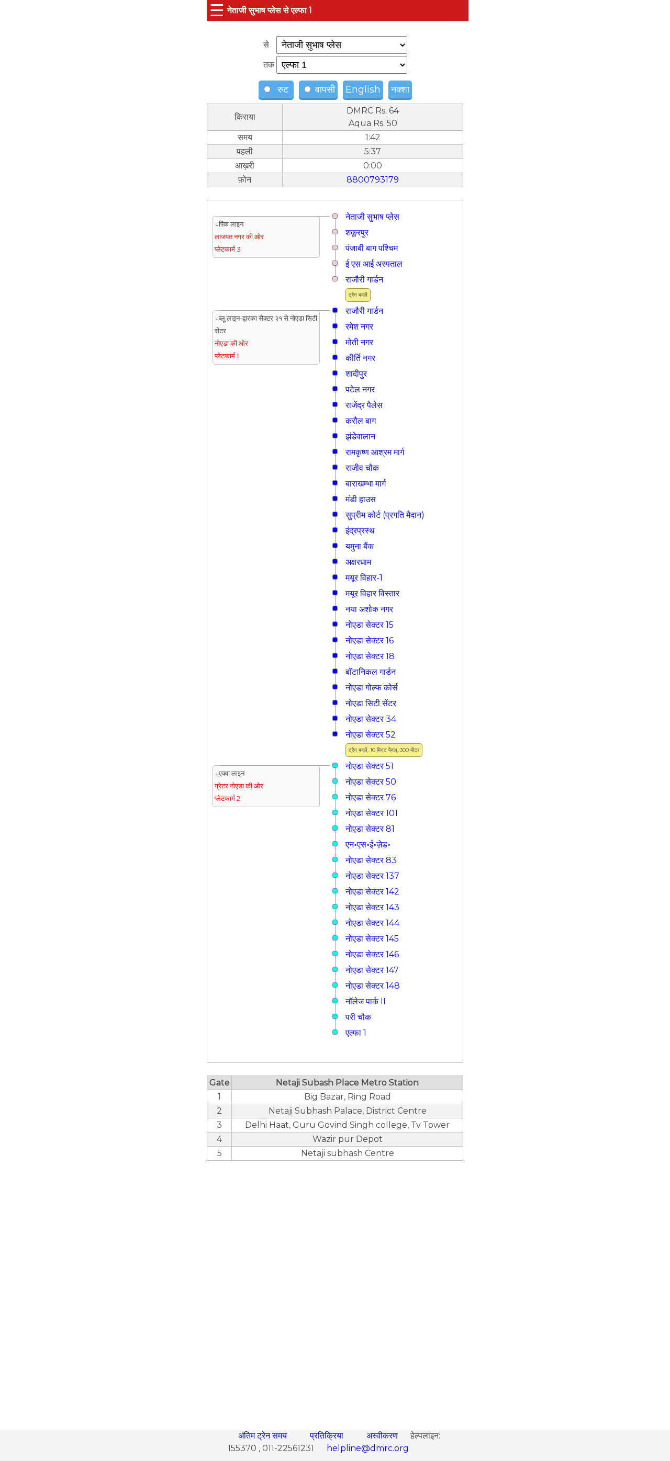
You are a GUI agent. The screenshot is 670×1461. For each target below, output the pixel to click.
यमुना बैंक (359, 546)
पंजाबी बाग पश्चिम (371, 248)
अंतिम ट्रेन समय (263, 1436)
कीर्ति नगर (360, 358)
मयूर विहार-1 (364, 578)
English (363, 89)
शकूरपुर (356, 232)
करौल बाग (360, 421)
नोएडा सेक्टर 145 (372, 939)
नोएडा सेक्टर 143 (372, 907)
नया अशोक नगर (369, 609)
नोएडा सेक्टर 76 (370, 797)
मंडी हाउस (360, 499)
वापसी (323, 89)
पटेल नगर (360, 389)
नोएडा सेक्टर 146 (372, 954)
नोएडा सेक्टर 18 (370, 656)
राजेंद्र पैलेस (364, 405)
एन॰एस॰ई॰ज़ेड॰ (367, 845)
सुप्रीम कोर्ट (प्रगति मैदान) (385, 515)
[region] (335, 1289)
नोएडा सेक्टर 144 (372, 923)
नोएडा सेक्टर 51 (369, 766)
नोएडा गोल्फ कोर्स (371, 688)
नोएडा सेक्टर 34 (370, 719)
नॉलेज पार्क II (365, 1001)
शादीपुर (356, 374)
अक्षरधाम (358, 562)
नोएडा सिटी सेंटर (370, 703)
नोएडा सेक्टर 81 (370, 829)
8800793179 (373, 180)
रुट (281, 89)
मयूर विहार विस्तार (372, 593)
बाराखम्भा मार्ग (365, 484)
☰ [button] (217, 10)
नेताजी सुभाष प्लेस (372, 217)
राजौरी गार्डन (364, 280)
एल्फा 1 (355, 1033)
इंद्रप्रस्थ (360, 531)
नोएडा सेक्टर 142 (372, 892)
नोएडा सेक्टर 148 (372, 986)
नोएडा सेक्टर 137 (372, 876)
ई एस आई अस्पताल (374, 264)
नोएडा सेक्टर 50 (370, 782)
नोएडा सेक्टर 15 (369, 625)
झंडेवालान (360, 436)
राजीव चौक (362, 468)
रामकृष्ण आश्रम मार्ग (374, 452)
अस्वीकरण (383, 1436)
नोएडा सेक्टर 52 (370, 735)
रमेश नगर (359, 327)
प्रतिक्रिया (327, 1436)
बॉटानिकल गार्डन (370, 672)
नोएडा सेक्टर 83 (371, 860)
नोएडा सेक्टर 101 (371, 813)
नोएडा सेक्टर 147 (372, 970)
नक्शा (400, 89)
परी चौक (358, 1017)
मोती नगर (359, 342)
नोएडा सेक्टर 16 (369, 640)
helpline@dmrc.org (368, 1448)
